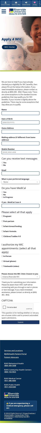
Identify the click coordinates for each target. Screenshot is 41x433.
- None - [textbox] (5, 182)
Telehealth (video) (11, 266)
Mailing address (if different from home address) (18, 138)
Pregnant (7, 216)
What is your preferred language (15, 179)
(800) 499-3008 (10, 365)
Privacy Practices (29, 413)
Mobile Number (8, 149)
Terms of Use (19, 415)
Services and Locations (13, 350)
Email (4, 170)
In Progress (8, 197)
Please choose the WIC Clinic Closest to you (20, 274)
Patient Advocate (11, 357)
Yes (4, 162)
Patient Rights (9, 415)
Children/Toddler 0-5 (12, 236)
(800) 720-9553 (10, 372)
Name (4, 109)
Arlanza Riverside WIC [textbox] (11, 277)
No (4, 165)
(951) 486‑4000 (10, 380)
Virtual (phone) (9, 261)
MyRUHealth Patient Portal (15, 354)
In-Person (7, 256)
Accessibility (8, 418)
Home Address (8, 128)
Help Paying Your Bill (22, 417)
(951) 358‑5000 (10, 387)
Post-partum (8, 221)
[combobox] (20, 182)
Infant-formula (9, 231)
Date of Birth (7, 119)
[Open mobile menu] (4, 11)
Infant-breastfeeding (12, 226)
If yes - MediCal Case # (11, 202)
